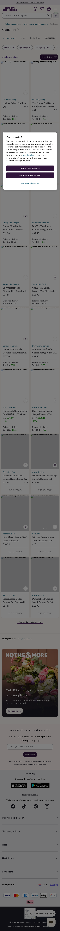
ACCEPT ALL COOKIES (30, 168)
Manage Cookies (30, 183)
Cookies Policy (30, 155)
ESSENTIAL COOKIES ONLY (30, 175)
